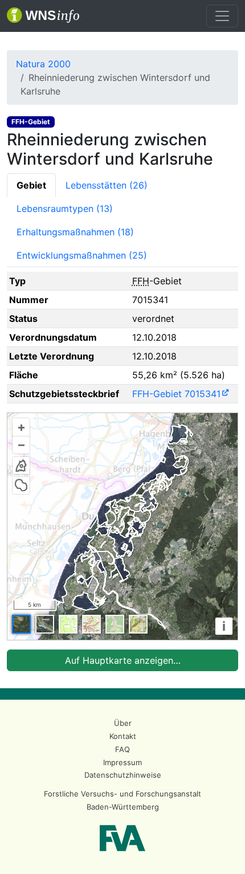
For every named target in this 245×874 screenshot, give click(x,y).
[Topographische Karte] (68, 624)
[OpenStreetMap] (114, 624)
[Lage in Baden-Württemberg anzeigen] (21, 465)
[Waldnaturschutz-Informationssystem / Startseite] (43, 16)
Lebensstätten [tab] (107, 185)
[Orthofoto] (21, 624)
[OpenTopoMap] (138, 624)
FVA (122, 838)
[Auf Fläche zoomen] (21, 485)
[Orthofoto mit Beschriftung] (44, 624)
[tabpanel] (122, 471)
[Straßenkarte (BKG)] (91, 624)
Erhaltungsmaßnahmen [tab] (75, 232)
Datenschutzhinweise (122, 774)
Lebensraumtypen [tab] (65, 208)
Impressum (122, 762)
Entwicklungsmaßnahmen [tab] (82, 255)
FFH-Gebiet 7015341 (176, 393)
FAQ (122, 749)
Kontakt (122, 736)
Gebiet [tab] (31, 185)
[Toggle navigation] (222, 16)
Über (123, 723)
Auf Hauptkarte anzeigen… (123, 660)
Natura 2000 (43, 64)
